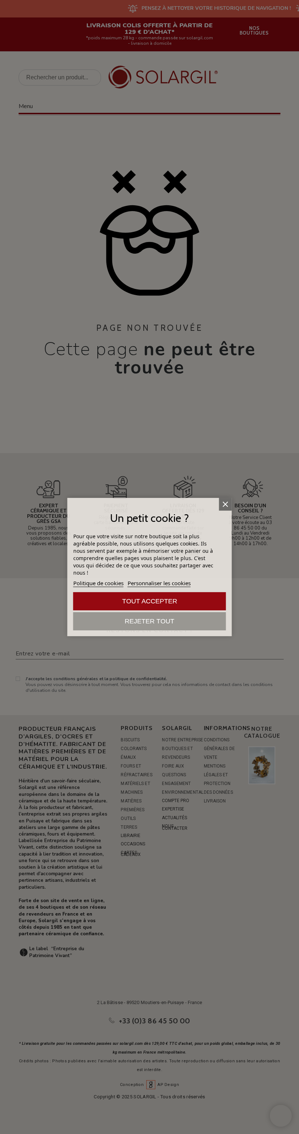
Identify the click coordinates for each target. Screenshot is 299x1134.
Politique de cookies (98, 583)
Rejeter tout (149, 621)
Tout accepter (149, 601)
